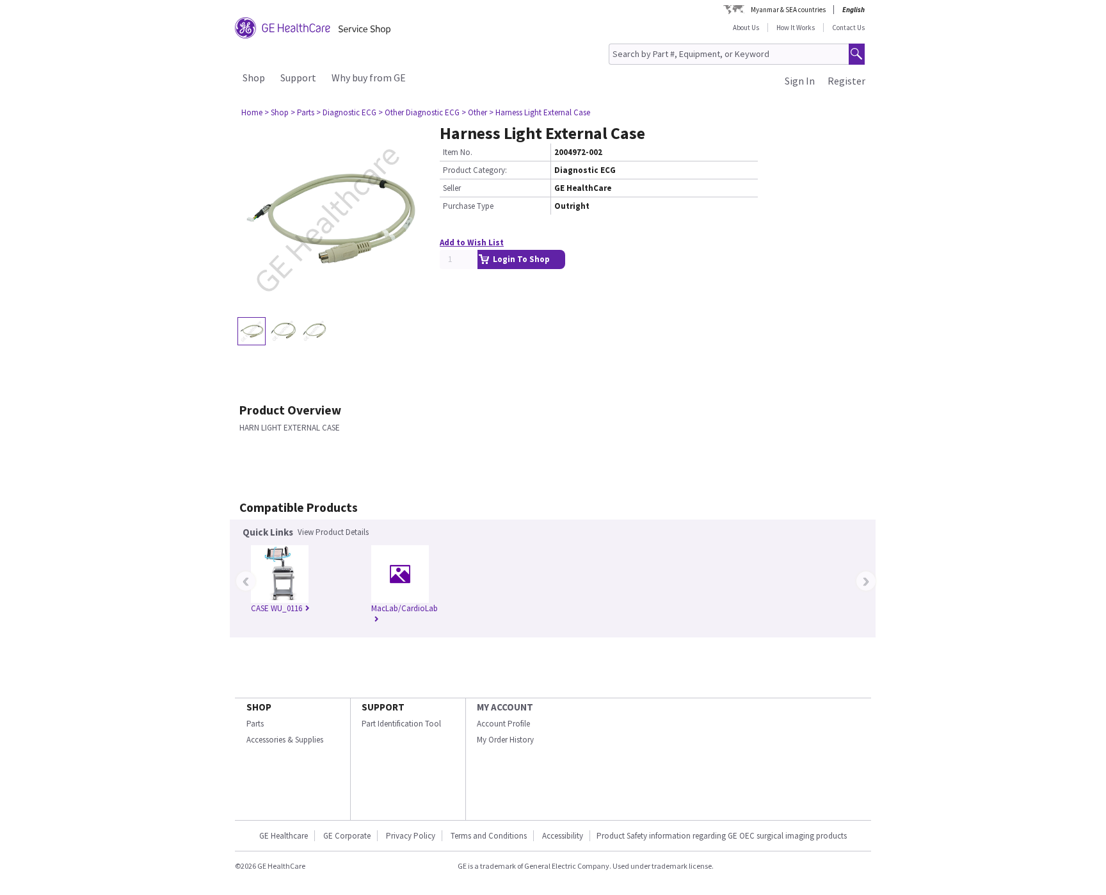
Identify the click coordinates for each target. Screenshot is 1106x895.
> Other (474, 112)
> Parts (302, 112)
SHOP (258, 707)
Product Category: (475, 170)
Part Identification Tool (401, 723)
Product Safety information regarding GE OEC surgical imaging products (722, 835)
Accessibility (562, 835)
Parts (255, 723)
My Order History (505, 739)
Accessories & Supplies (284, 739)
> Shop (276, 112)
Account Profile (503, 723)
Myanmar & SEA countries (788, 9)
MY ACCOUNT (505, 707)
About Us (746, 27)
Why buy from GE (369, 77)
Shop (254, 77)
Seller (452, 188)
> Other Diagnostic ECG (419, 112)
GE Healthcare (283, 835)
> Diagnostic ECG (346, 112)
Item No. (457, 152)
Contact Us (848, 27)
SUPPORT (383, 707)
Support (298, 77)
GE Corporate (347, 835)
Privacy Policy (410, 835)
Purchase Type (468, 206)
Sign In (800, 80)
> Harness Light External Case (539, 112)
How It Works (795, 27)
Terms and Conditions (489, 835)
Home (251, 112)
